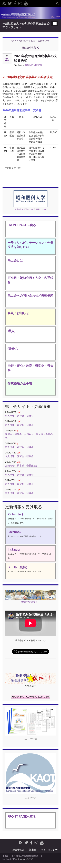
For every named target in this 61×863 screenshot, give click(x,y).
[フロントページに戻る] (30, 13)
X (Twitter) (15, 514)
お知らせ (29, 65)
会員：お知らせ (18, 313)
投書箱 (32, 849)
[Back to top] (53, 843)
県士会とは (15, 260)
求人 (11, 330)
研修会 (13, 348)
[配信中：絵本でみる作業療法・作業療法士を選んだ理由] (26, 2)
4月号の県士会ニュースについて (32, 40)
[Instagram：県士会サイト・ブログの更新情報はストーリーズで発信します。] (20, 2)
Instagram (15, 549)
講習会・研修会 (25, 415)
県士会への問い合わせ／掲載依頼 (30, 295)
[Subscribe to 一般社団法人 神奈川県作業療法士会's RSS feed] (4, 2)
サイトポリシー (49, 849)
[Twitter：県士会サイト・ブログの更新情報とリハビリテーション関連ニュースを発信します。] (10, 2)
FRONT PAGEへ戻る (22, 225)
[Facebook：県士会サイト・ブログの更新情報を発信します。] (15, 2)
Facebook (14, 532)
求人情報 (10, 415)
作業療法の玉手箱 (20, 383)
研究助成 (38, 65)
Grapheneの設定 (25, 859)
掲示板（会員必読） (27, 465)
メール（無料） (18, 567)
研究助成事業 (29, 47)
